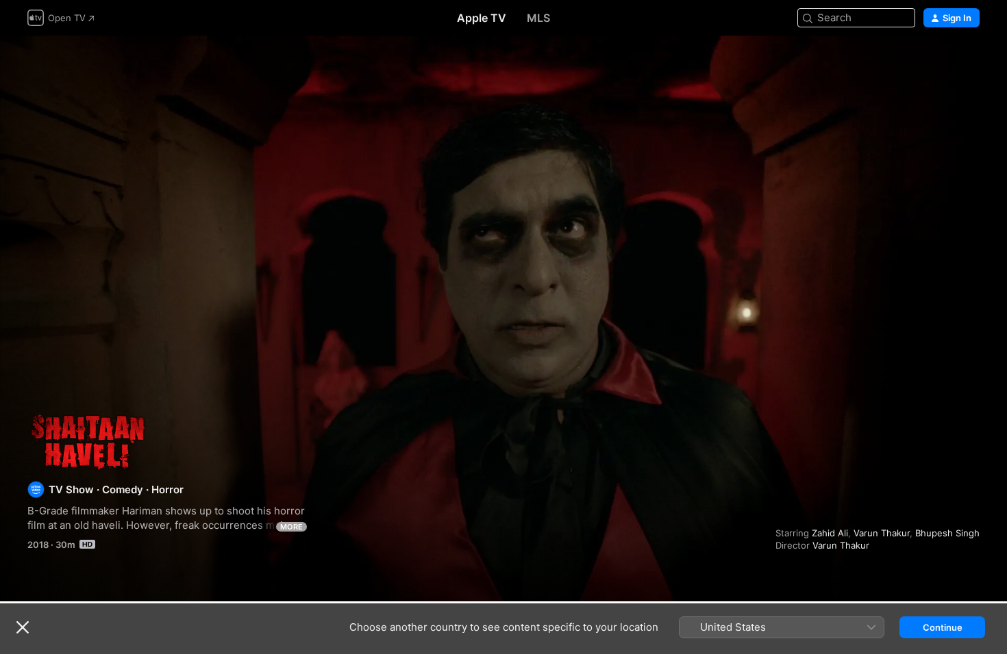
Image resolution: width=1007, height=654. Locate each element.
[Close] (22, 627)
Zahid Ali (830, 532)
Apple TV (481, 18)
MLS (538, 18)
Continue (942, 627)
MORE (291, 527)
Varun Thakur (882, 532)
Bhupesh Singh (947, 532)
